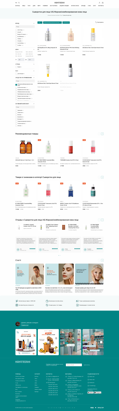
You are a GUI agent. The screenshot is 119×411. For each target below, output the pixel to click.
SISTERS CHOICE (75, 5)
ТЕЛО (29, 5)
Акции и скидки (38, 389)
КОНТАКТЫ (101, 5)
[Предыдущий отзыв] (99, 220)
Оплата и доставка (19, 376)
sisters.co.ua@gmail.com (53, 376)
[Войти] (99, 3)
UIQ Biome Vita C (88, 45)
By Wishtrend (41, 158)
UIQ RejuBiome (43, 45)
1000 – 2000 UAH (29, 51)
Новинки (37, 387)
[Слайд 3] (60, 255)
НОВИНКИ (45, 5)
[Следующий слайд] (102, 134)
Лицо (36, 378)
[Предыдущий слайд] (99, 134)
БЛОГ (94, 5)
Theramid (62, 158)
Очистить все (66, 22)
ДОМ (34, 5)
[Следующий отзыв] (102, 220)
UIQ (38, 45)
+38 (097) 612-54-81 (52, 384)
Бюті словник (18, 391)
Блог (16, 389)
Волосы (36, 376)
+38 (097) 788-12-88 (53, 386)
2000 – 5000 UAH (29, 54)
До (26, 59)
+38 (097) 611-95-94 (72, 382)
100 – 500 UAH (18, 54)
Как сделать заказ (19, 378)
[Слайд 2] (59, 255)
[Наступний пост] (101, 342)
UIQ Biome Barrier (66, 45)
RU (16, 2)
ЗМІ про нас (18, 385)
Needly (61, 201)
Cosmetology (92, 385)
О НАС (89, 5)
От (16, 59)
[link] (103, 3)
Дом (36, 382)
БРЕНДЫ (83, 5)
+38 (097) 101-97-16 (71, 387)
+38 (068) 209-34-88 (72, 396)
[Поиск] (19, 3)
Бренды (36, 391)
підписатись (87, 365)
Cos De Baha (85, 158)
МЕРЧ (39, 5)
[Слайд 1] (58, 255)
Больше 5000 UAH (29, 56)
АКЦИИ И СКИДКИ (64, 5)
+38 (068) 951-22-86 (53, 392)
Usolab (17, 158)
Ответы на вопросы (20, 380)
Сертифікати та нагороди (21, 387)
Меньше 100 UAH (18, 51)
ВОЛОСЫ (17, 5)
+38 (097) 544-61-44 (72, 391)
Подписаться (24, 325)
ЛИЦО (23, 5)
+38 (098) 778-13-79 (72, 378)
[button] (39, 22)
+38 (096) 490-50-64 (53, 394)
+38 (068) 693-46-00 (53, 390)
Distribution (91, 382)
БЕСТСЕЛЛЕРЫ (53, 5)
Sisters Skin (92, 379)
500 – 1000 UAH (18, 56)
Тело (36, 380)
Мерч (36, 385)
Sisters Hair (91, 376)
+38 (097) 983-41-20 (53, 388)
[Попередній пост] (18, 342)
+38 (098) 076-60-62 (72, 400)
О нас (16, 382)
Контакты (17, 393)
